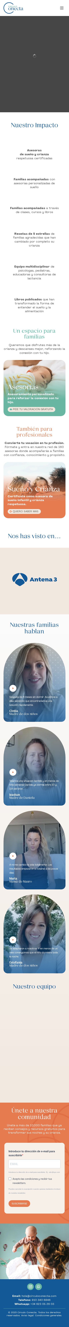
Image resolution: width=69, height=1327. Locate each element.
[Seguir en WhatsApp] (38, 1286)
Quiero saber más (26, 511)
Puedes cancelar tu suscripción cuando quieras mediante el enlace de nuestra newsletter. (34, 1191)
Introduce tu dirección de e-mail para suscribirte (32, 1153)
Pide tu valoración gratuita (33, 409)
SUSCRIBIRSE (19, 1203)
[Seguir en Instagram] (30, 1286)
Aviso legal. (27, 1315)
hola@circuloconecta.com (39, 1296)
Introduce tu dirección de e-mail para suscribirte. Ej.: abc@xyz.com (34, 1172)
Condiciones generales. (48, 1315)
